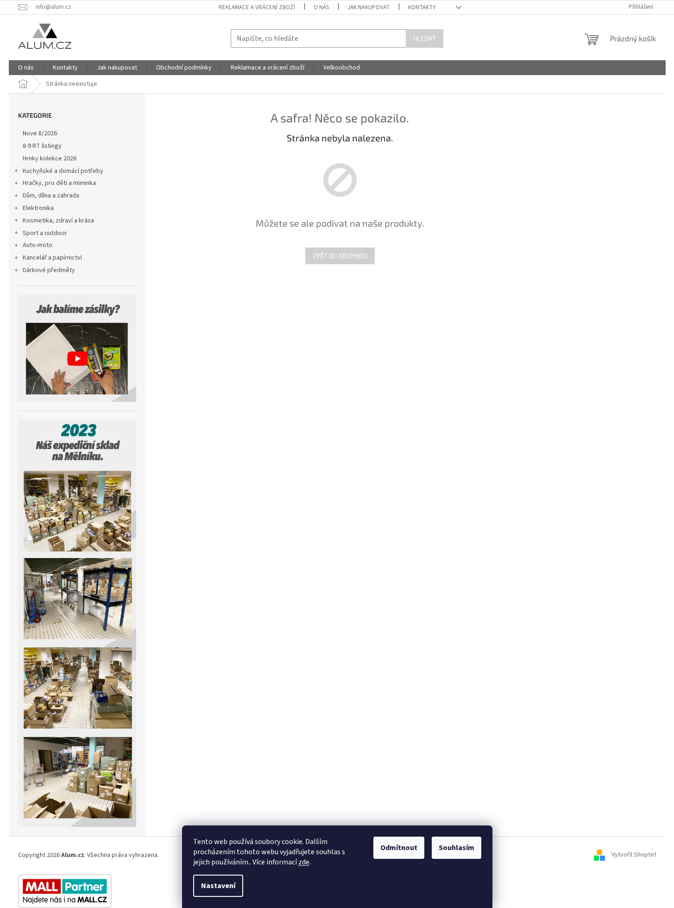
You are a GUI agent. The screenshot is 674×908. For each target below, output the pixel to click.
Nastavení (218, 886)
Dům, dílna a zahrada (51, 195)
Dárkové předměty (49, 270)
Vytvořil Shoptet (633, 855)
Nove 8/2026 (40, 133)
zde (303, 862)
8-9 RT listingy (42, 146)
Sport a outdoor (45, 233)
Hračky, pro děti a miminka (59, 183)
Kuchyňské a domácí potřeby (63, 171)
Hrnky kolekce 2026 (49, 158)
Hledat (424, 38)
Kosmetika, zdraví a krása (58, 220)
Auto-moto (37, 245)
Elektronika (38, 208)
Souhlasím (456, 848)
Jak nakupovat (368, 7)
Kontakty (422, 7)
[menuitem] (26, 67)
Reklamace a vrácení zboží (257, 7)
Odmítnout (398, 848)
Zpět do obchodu (340, 256)
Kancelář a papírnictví (52, 257)
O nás (321, 7)
